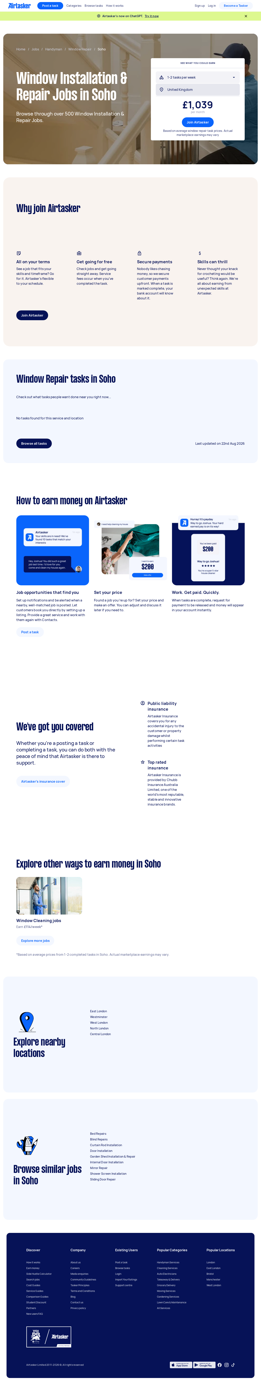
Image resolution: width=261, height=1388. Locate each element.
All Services (163, 1308)
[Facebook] (219, 1364)
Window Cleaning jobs (38, 920)
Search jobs (33, 1279)
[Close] (246, 16)
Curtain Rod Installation (106, 1145)
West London (99, 1023)
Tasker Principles (80, 1285)
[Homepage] (19, 5)
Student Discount (36, 1302)
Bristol (210, 1274)
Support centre (123, 1285)
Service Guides (34, 1291)
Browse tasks (122, 1268)
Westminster (98, 1017)
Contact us (77, 1302)
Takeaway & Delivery (168, 1279)
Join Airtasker (198, 122)
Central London (100, 1034)
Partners (31, 1308)
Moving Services (166, 1291)
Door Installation (101, 1151)
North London (99, 1028)
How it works (33, 1262)
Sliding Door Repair (103, 1179)
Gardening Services (168, 1296)
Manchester (213, 1279)
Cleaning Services (167, 1268)
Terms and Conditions (83, 1291)
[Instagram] (227, 1365)
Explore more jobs (35, 940)
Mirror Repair (98, 1168)
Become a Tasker (236, 6)
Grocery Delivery (166, 1285)
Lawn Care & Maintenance (171, 1302)
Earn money (32, 1268)
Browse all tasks (34, 443)
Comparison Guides (37, 1296)
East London (98, 1011)
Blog (73, 1296)
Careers (75, 1268)
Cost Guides (33, 1285)
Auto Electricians (166, 1274)
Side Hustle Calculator (39, 1274)
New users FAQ (34, 1314)
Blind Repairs (98, 1139)
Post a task (50, 6)
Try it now (152, 16)
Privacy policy (78, 1308)
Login (118, 1274)
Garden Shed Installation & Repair (112, 1156)
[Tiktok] (233, 1365)
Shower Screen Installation (108, 1174)
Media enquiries (79, 1274)
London (211, 1262)
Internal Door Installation (107, 1162)
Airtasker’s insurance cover (43, 781)
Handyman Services (168, 1262)
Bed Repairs (98, 1134)
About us (76, 1262)
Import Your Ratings (126, 1279)
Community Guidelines (83, 1279)
